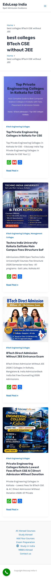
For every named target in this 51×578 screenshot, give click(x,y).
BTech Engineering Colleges (18, 126)
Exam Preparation (25, 542)
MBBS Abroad (25, 549)
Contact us (25, 553)
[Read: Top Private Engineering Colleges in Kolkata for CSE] (25, 98)
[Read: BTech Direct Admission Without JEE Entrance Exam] (25, 319)
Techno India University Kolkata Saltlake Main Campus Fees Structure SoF (25, 246)
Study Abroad (26, 534)
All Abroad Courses (25, 530)
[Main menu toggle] (45, 6)
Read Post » (12, 170)
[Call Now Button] (6, 572)
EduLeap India (15, 4)
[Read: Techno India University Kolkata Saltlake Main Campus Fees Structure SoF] (25, 205)
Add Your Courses (25, 538)
